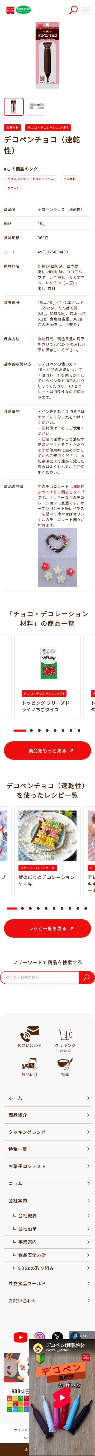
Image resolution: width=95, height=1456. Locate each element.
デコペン (13, 188)
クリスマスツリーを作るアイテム (30, 179)
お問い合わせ (22, 1300)
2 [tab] (31, 730)
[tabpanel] (47, 677)
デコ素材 (70, 179)
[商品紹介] (30, 1063)
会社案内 (17, 1200)
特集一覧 (17, 1149)
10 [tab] (85, 908)
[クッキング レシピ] (65, 1034)
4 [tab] (47, 730)
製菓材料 (12, 127)
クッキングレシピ (27, 1132)
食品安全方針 (32, 1255)
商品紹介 (17, 1115)
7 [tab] (71, 730)
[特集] (65, 1063)
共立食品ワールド (27, 1283)
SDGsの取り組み (36, 1268)
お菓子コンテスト (27, 1166)
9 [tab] (77, 908)
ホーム (15, 1097)
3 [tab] (39, 730)
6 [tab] (63, 730)
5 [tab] (55, 730)
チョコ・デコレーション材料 (48, 127)
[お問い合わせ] (30, 1034)
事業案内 (27, 1241)
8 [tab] (79, 730)
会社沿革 (27, 1228)
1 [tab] (16, 730)
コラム (15, 1183)
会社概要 (27, 1215)
